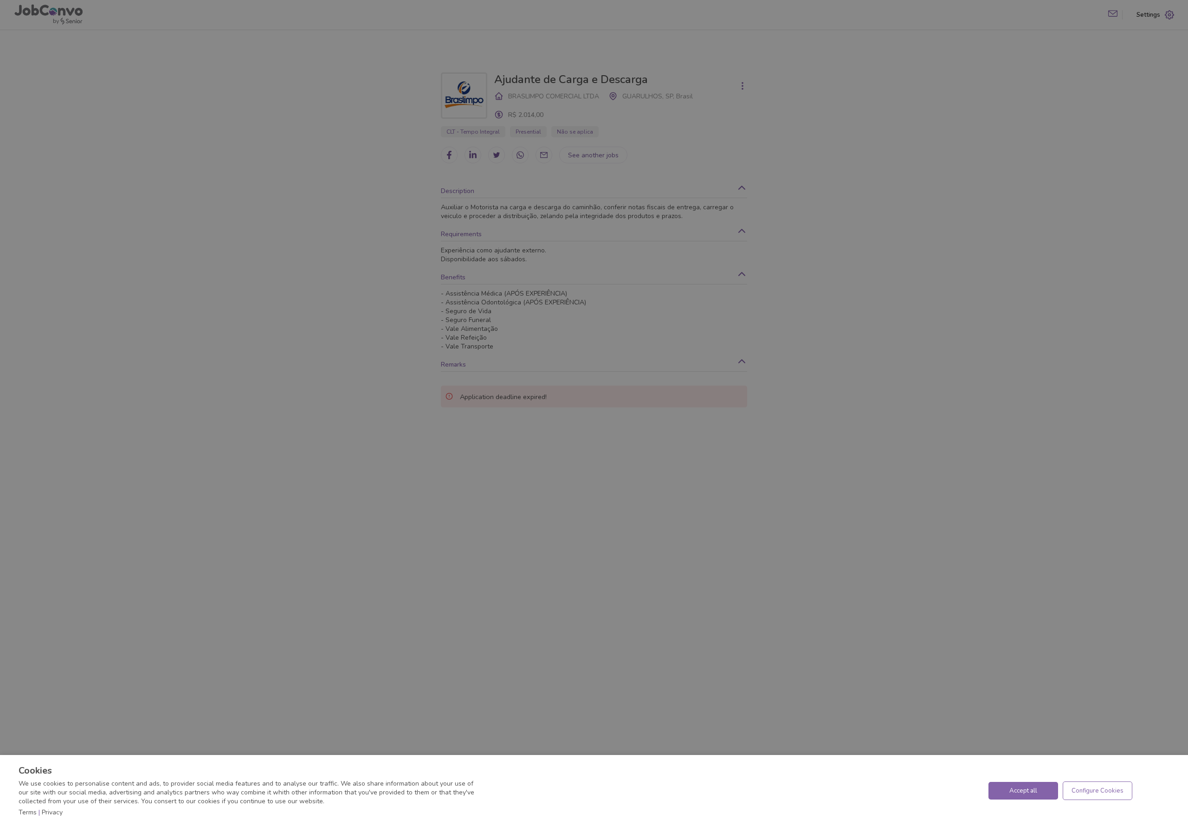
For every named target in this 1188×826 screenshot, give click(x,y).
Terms (28, 812)
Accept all (1023, 791)
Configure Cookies (1097, 791)
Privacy (52, 812)
